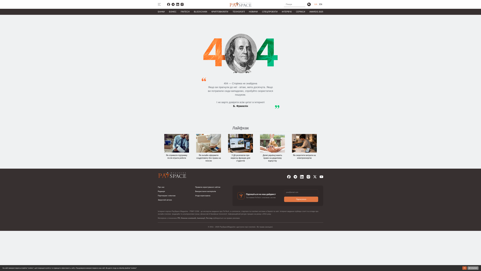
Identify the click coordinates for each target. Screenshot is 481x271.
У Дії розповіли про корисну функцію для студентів (240, 158)
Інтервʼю (287, 12)
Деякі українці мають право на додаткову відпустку (272, 158)
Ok (464, 268)
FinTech (185, 12)
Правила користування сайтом (207, 187)
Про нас (161, 187)
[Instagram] (182, 4)
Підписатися (301, 199)
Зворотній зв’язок (165, 200)
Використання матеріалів (205, 191)
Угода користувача (202, 196)
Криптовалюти (219, 12)
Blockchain (200, 12)
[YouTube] (321, 177)
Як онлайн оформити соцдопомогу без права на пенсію (208, 158)
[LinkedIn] (177, 4)
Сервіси (300, 12)
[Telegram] (173, 4)
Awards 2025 (316, 12)
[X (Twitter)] (315, 177)
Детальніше (473, 268)
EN (320, 4)
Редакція (161, 191)
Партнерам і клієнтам (166, 196)
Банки (161, 12)
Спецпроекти (270, 12)
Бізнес (172, 12)
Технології (239, 12)
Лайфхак (240, 128)
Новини (253, 12)
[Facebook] (168, 4)
